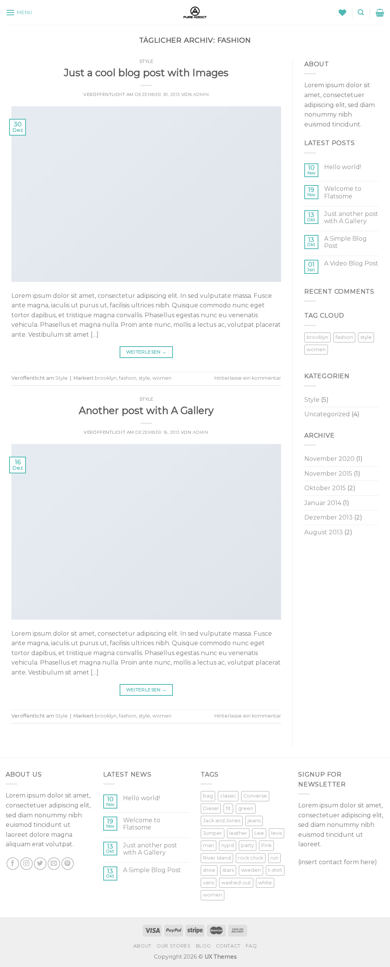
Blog (203, 946)
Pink (266, 845)
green (245, 808)
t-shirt (275, 870)
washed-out (236, 882)
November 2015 (328, 473)
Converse (255, 796)
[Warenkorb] (380, 12)
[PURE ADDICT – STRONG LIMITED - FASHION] (195, 12)
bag (208, 796)
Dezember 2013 (328, 517)
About (142, 946)
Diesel (211, 808)
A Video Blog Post (351, 263)
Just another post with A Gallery (351, 217)
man (208, 845)
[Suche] (361, 12)
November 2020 (329, 458)
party (247, 845)
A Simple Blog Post (345, 242)
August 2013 (323, 532)
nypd (227, 845)
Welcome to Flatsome (342, 192)
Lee (259, 833)
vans (208, 882)
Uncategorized (327, 414)
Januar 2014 (322, 503)
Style (146, 61)
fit (228, 808)
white (265, 882)
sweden (251, 870)
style (144, 378)
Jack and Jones (221, 820)
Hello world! (342, 167)
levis (276, 833)
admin (201, 94)
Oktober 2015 (325, 488)
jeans (254, 820)
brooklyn (106, 378)
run (274, 858)
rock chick (250, 858)
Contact (228, 946)
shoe (209, 870)
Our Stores (173, 946)
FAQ (251, 946)
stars (228, 870)
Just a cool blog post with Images (146, 72)
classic (228, 796)
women (161, 378)
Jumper (212, 833)
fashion (127, 378)
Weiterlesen (146, 352)
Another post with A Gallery (146, 410)
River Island (217, 858)
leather (238, 833)
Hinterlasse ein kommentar (247, 378)
